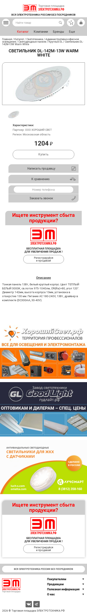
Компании (41, 31)
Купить (43, 154)
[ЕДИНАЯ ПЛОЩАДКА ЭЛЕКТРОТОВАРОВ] (43, 7)
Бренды (58, 31)
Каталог (23, 31)
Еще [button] (72, 31)
